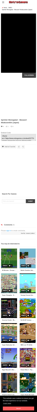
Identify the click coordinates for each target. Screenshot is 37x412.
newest (28, 233)
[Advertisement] (18, 98)
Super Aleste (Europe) (27, 394)
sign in (8, 230)
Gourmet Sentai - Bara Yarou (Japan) (13, 320)
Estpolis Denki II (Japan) (9, 394)
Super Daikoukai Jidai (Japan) (11, 345)
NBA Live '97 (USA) (26, 345)
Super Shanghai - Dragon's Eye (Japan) (14, 295)
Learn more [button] (7, 403)
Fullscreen (29, 75)
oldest (33, 233)
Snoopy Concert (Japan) (28, 295)
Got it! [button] (18, 408)
